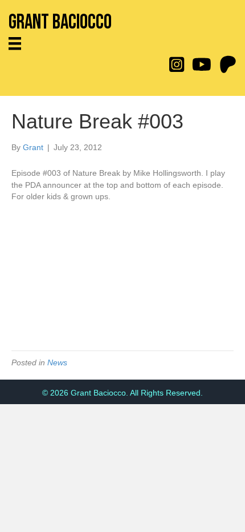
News (57, 362)
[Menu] (19, 43)
